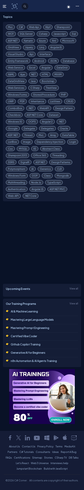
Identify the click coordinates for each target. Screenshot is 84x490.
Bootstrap (48, 81)
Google (13, 128)
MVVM (58, 74)
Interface (45, 54)
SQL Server (26, 33)
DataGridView (16, 81)
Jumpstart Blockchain (29, 468)
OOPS (32, 121)
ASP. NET (13, 135)
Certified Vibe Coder (24, 336)
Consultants (43, 451)
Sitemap (37, 457)
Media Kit (69, 446)
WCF (11, 33)
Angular (46, 67)
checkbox (14, 114)
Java (33, 81)
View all (74, 288)
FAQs (9, 457)
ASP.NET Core (35, 114)
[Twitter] (18, 438)
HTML (45, 74)
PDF (22, 101)
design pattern (64, 108)
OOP (35, 175)
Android (39, 60)
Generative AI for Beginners (28, 352)
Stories (48, 457)
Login (72, 141)
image (26, 141)
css (10, 148)
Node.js (36, 182)
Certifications (22, 457)
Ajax (22, 74)
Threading (58, 155)
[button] (77, 6)
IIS (34, 148)
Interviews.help (59, 463)
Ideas (55, 451)
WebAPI (44, 108)
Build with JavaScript (56, 468)
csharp (43, 33)
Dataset (53, 114)
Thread (28, 135)
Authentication (16, 189)
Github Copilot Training (25, 344)
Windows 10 (15, 121)
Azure (42, 40)
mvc (10, 27)
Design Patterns (60, 162)
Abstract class (51, 148)
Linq (41, 47)
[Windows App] (46, 438)
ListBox (12, 141)
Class (47, 175)
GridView (13, 47)
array (53, 135)
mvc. (41, 135)
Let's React (22, 463)
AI (32, 168)
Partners (12, 451)
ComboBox (15, 108)
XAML (11, 74)
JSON (53, 60)
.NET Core (30, 195)
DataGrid (62, 67)
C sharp (35, 87)
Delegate (29, 128)
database (68, 60)
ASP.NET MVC (57, 189)
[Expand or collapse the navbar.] (5, 6)
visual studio (15, 54)
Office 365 (39, 155)
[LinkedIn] (27, 438)
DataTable (68, 135)
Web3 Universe (40, 463)
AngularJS (56, 47)
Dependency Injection (50, 141)
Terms (59, 446)
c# (21, 27)
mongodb (63, 175)
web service (15, 67)
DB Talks (74, 457)
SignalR (25, 162)
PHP (63, 94)
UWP (11, 101)
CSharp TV (61, 457)
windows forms (17, 94)
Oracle (64, 128)
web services (16, 87)
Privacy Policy (45, 446)
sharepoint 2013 (17, 155)
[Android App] (55, 438)
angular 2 (47, 121)
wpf (47, 27)
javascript (60, 33)
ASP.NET (13, 40)
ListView (55, 101)
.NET (30, 108)
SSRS (11, 162)
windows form (17, 175)
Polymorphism (16, 168)
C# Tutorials (26, 451)
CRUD (69, 101)
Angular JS (37, 189)
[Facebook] (10, 438)
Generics (45, 168)
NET (33, 74)
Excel (32, 67)
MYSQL (23, 148)
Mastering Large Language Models (32, 319)
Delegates (47, 128)
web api (34, 27)
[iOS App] (64, 438)
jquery (29, 47)
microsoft (68, 40)
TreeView (51, 87)
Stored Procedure (44, 94)
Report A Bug (68, 451)
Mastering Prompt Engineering (30, 328)
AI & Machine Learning (24, 311)
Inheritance (37, 101)
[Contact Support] (74, 438)
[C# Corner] (15, 6)
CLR (59, 168)
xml (54, 40)
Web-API (13, 195)
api (31, 54)
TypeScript (54, 182)
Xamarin (28, 40)
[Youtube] (37, 438)
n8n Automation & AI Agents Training (34, 361)
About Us (14, 446)
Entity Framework (18, 60)
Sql (74, 33)
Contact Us (28, 446)
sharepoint (63, 27)
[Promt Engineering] (42, 396)
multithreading (16, 182)
